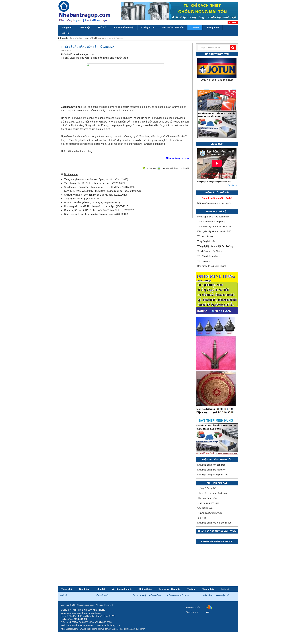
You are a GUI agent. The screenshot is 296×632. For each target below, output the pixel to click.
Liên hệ (225, 589)
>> (231, 185)
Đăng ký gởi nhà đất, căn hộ (217, 198)
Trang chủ (66, 589)
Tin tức (73, 38)
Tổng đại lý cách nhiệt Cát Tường (215, 246)
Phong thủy (208, 589)
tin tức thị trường (84, 38)
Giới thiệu (84, 589)
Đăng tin (232, 22)
